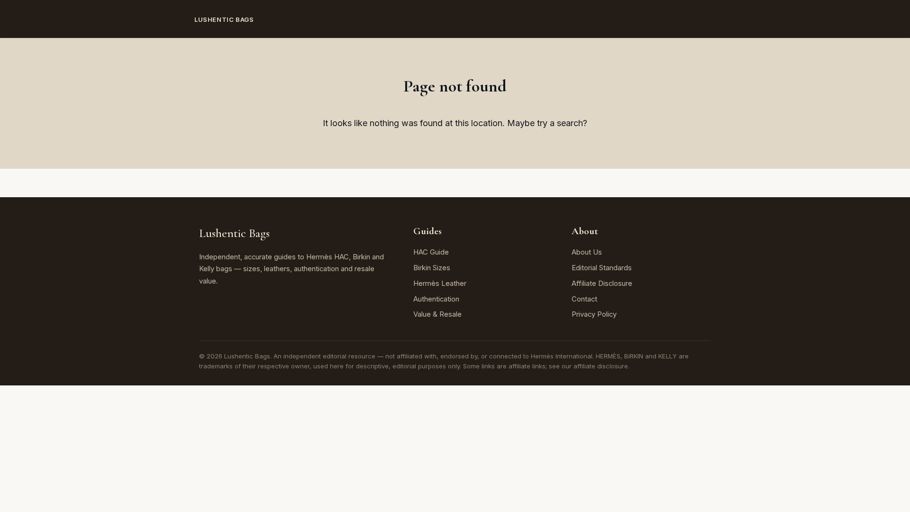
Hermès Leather (439, 283)
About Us (587, 252)
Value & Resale (437, 314)
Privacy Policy (594, 314)
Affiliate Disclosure (602, 283)
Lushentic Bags (224, 19)
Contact (584, 299)
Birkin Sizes (431, 268)
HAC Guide (431, 252)
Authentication (436, 299)
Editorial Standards (602, 268)
